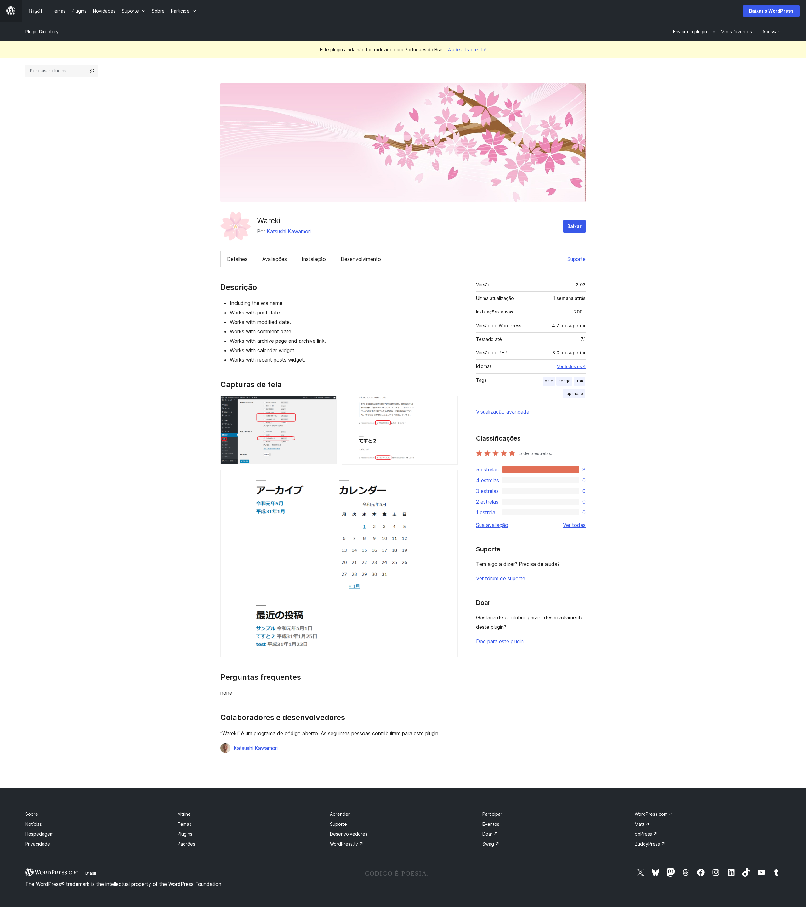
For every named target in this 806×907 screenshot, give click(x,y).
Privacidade (37, 844)
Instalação (314, 259)
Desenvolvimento (361, 259)
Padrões (186, 844)
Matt (642, 824)
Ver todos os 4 (571, 366)
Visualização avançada (502, 411)
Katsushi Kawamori (289, 231)
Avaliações (274, 259)
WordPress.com (654, 814)
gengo (564, 381)
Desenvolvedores (348, 834)
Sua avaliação (492, 525)
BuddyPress (650, 844)
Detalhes (237, 259)
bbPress (646, 834)
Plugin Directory (42, 31)
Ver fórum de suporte (500, 578)
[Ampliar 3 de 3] (449, 478)
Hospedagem (39, 834)
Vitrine (184, 814)
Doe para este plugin (500, 641)
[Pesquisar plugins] (92, 71)
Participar (492, 814)
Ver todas (574, 525)
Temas (184, 824)
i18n (579, 381)
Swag (490, 844)
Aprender (340, 814)
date (549, 381)
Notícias (33, 824)
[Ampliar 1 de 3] (328, 404)
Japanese (574, 393)
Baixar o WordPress (771, 11)
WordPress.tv (346, 844)
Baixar (574, 226)
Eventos (490, 824)
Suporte (576, 259)
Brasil (90, 873)
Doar (490, 834)
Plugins (185, 834)
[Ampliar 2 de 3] (449, 404)
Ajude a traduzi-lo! (467, 49)
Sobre (31, 814)
